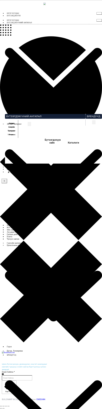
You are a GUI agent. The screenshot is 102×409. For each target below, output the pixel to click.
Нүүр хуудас (13, 13)
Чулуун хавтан (13, 239)
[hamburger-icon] (99, 13)
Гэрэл (9, 347)
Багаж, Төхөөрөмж (15, 351)
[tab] (11, 123)
